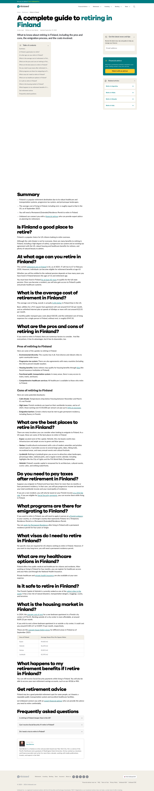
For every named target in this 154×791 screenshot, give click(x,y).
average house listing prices (39, 630)
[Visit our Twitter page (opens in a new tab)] (80, 776)
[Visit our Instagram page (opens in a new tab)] (73, 776)
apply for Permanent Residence (36, 525)
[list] (34, 71)
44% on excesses (74, 408)
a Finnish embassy (76, 516)
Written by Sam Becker (31, 30)
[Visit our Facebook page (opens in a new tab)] (83, 776)
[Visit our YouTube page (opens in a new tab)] (77, 776)
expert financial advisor (53, 701)
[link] (34, 49)
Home (18, 12)
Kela (78, 368)
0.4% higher (57, 303)
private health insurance (44, 575)
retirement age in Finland (36, 267)
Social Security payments (47, 495)
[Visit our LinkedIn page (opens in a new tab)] (87, 776)
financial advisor (52, 216)
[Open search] (134, 6)
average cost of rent (35, 614)
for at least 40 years (49, 280)
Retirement (25, 12)
